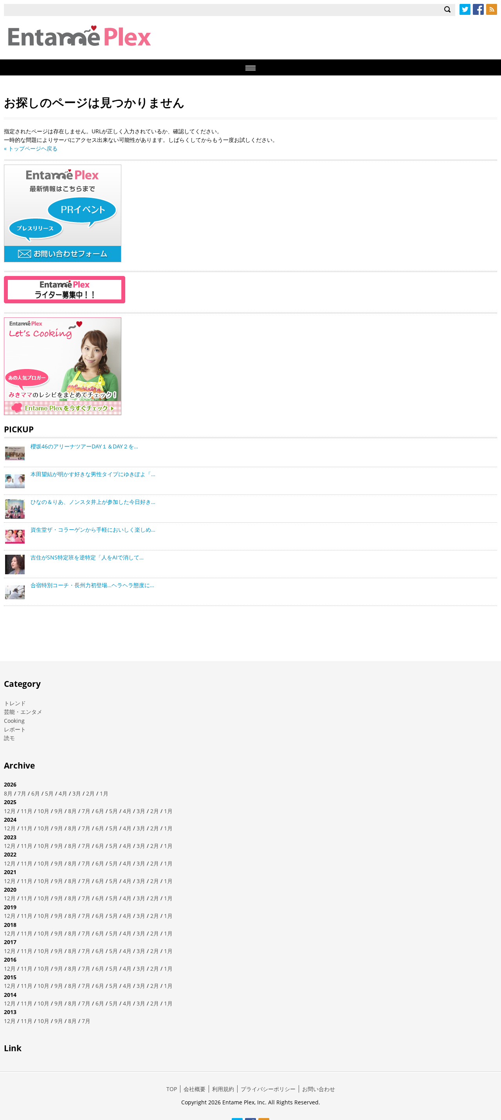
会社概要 (194, 1089)
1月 (104, 793)
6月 (35, 793)
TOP (171, 1089)
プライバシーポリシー (268, 1089)
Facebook (478, 9)
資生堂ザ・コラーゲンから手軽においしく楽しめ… (93, 529)
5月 (49, 793)
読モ (9, 738)
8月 (8, 793)
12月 (10, 811)
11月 (26, 811)
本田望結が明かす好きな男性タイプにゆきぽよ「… (93, 474)
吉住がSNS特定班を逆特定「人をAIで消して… (87, 557)
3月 (76, 793)
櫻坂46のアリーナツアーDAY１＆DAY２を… (84, 446)
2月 (90, 793)
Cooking (14, 720)
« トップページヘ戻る (31, 148)
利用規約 (223, 1089)
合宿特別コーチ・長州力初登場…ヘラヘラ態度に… (92, 585)
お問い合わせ (318, 1089)
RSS (491, 9)
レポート (15, 729)
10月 (43, 811)
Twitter (465, 9)
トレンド (15, 703)
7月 (22, 793)
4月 (63, 793)
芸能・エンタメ (23, 711)
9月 (58, 811)
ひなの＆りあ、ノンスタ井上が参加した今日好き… (93, 501)
